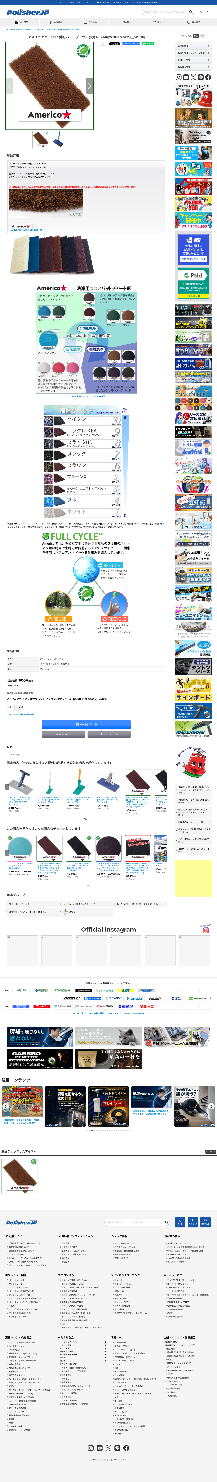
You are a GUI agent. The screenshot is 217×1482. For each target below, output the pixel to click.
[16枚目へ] (120, 1130)
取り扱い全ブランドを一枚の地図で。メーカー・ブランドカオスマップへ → (108, 1013)
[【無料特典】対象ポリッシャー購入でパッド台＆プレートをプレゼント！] (22, 1106)
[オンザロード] (178, 990)
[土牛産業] (124, 998)
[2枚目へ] (89, 1130)
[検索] (190, 12)
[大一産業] (19, 998)
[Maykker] (115, 1006)
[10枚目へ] (107, 1130)
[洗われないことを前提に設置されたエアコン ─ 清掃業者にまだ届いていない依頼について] (108, 1106)
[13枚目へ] (114, 1130)
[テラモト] (82, 998)
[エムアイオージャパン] (115, 990)
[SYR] (73, 990)
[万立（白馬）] (10, 1006)
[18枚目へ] (125, 1130)
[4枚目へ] (94, 1130)
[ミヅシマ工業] (52, 1006)
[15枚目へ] (118, 1130)
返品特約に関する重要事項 (21, 714)
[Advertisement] (193, 878)
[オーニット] (136, 990)
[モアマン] (136, 1006)
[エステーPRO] (52, 990)
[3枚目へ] (92, 1130)
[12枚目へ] (111, 1130)
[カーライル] (199, 990)
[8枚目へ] (103, 1130)
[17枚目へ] (123, 1130)
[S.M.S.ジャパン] (31, 990)
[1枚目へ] (87, 1130)
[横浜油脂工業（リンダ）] (199, 1006)
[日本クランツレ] (187, 998)
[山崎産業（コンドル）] (157, 1006)
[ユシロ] (178, 1006)
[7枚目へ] (100, 1130)
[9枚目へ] (105, 1130)
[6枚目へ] (98, 1130)
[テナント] (61, 998)
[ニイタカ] (166, 998)
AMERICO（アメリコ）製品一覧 (26, 230)
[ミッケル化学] (31, 1006)
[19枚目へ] (127, 1130)
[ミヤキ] (73, 1006)
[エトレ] (94, 990)
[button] (22, 22)
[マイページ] (207, 11)
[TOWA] (103, 998)
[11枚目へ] (109, 1130)
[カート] (201, 11)
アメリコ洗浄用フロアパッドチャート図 (86, 396)
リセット (211, 1152)
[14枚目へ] (116, 1130)
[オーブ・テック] (157, 990)
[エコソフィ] (10, 990)
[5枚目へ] (96, 1130)
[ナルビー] (145, 998)
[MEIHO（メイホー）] (94, 1006)
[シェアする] (103, 43)
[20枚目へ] (129, 1130)
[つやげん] (40, 998)
